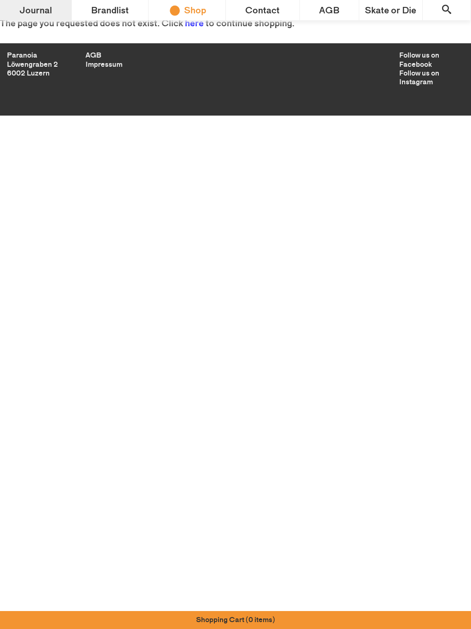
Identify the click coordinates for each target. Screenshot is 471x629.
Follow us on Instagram (419, 77)
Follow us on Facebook (419, 59)
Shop (195, 10)
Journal (35, 10)
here (194, 23)
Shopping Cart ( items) (235, 619)
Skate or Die (390, 10)
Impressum (104, 64)
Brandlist (110, 10)
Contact (262, 10)
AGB (329, 10)
